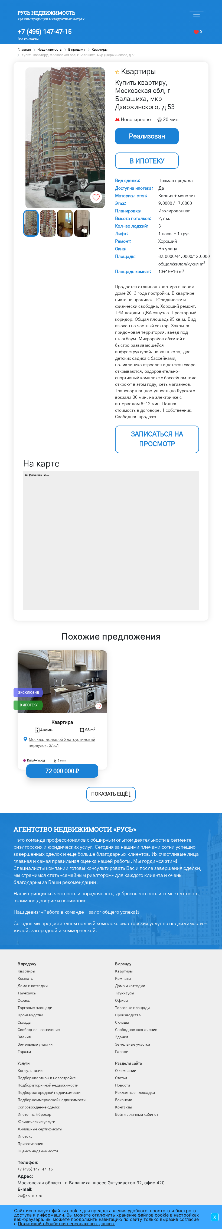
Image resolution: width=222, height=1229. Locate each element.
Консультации (30, 1071)
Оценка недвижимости (38, 1151)
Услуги (24, 1063)
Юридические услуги (36, 1122)
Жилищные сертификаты (40, 1129)
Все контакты (28, 39)
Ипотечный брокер (34, 1115)
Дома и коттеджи (33, 986)
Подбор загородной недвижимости (49, 1093)
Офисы (24, 1001)
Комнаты (26, 979)
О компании (125, 1071)
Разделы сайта (128, 1063)
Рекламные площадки (135, 1093)
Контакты (123, 1107)
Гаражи (24, 1052)
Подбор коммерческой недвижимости (52, 1100)
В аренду (123, 964)
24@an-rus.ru (30, 1196)
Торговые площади (35, 1008)
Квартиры (26, 971)
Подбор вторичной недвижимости (48, 1085)
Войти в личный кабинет (136, 1115)
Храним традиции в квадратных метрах (51, 19)
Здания (24, 1037)
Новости (122, 1085)
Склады (24, 1022)
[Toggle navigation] (196, 16)
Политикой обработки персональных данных (66, 1223)
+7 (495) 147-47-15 (44, 31)
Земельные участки (35, 1044)
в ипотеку (146, 161)
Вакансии (123, 1100)
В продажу (27, 964)
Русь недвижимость (46, 12)
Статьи (121, 1078)
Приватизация (30, 1144)
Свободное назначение (39, 1030)
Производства (30, 1015)
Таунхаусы (27, 993)
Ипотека (25, 1137)
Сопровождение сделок (39, 1107)
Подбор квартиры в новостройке (47, 1078)
